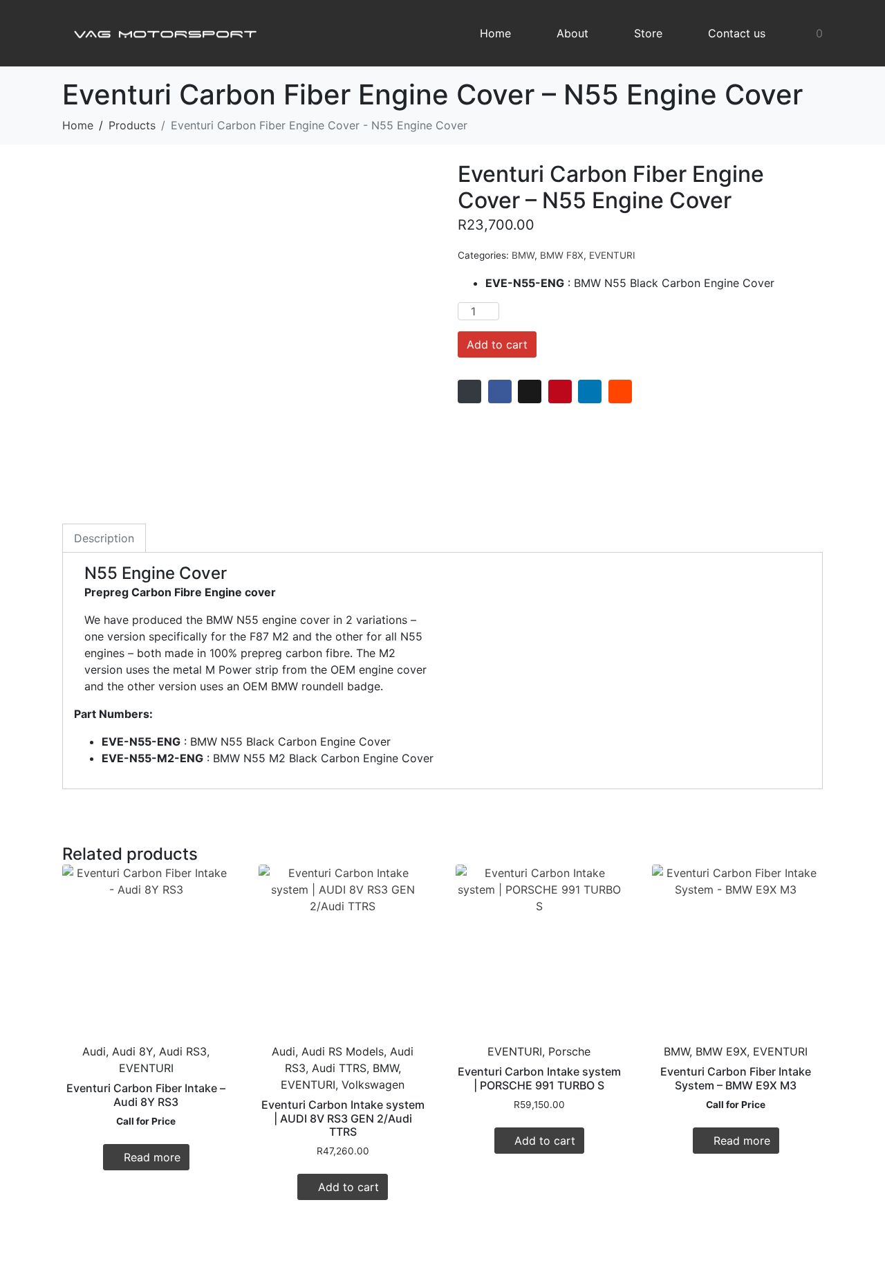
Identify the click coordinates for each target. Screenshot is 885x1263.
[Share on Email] (469, 391)
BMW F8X (562, 255)
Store (648, 33)
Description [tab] (104, 538)
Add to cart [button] (348, 1187)
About (572, 33)
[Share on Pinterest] (560, 391)
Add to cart (497, 344)
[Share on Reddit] (620, 391)
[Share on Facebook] (500, 391)
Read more (152, 1157)
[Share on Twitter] (529, 391)
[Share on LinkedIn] (590, 391)
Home (495, 33)
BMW (523, 255)
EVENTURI (612, 255)
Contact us (736, 33)
